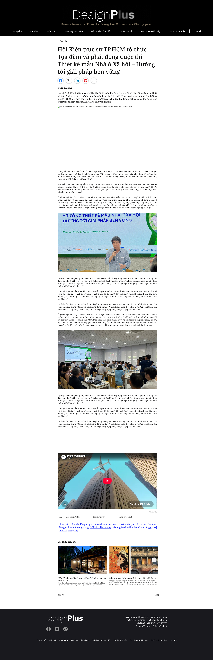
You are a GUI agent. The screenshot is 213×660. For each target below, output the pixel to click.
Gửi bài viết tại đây (100, 527)
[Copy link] (94, 81)
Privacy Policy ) (160, 626)
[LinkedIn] (77, 81)
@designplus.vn (160, 620)
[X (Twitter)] (69, 81)
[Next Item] (154, 559)
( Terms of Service (143, 626)
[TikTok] (65, 629)
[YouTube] (57, 629)
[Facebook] (60, 81)
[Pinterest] (85, 81)
